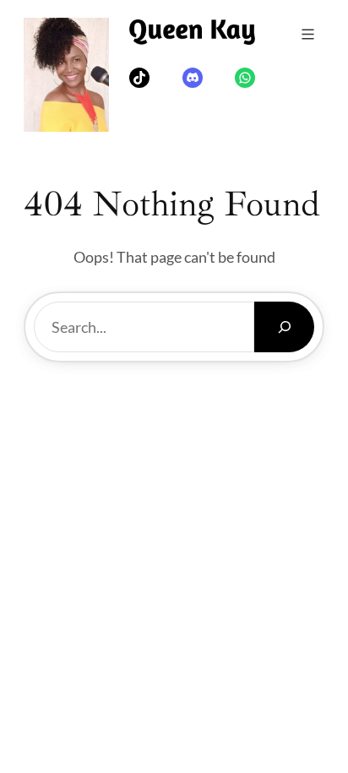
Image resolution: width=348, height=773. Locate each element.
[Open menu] (307, 34)
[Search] (284, 327)
